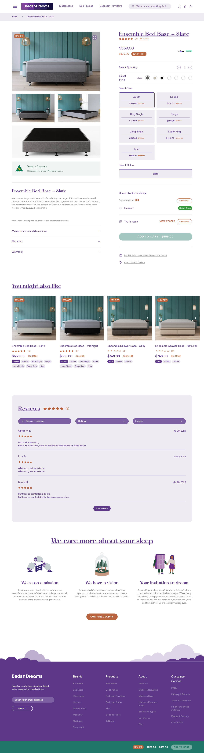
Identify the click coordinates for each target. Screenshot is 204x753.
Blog (140, 724)
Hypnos (77, 702)
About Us (143, 683)
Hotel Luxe (78, 696)
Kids (108, 708)
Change (184, 201)
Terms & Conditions (181, 700)
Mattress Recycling (148, 689)
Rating (82, 421)
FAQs (174, 688)
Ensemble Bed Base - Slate (40, 16)
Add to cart (181, 747)
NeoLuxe (77, 720)
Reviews (144, 38)
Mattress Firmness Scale (147, 704)
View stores (167, 221)
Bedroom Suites (114, 702)
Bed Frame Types (147, 711)
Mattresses (66, 6)
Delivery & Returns (180, 694)
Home (14, 16)
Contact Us (177, 722)
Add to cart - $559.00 (156, 236)
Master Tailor (79, 708)
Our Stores (144, 717)
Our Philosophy (102, 616)
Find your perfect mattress (180, 708)
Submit (22, 708)
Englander (78, 689)
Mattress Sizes (145, 696)
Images (139, 421)
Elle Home (78, 683)
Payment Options (180, 716)
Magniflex (78, 714)
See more (102, 508)
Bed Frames (86, 6)
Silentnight (78, 727)
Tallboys (110, 720)
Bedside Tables (113, 714)
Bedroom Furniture (111, 6)
